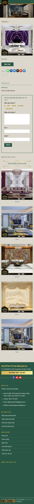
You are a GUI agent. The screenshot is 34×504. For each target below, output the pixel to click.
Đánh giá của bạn (10, 103)
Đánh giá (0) (5, 83)
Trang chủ (4, 21)
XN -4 (17, 352)
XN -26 (17, 201)
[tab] (17, 83)
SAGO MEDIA (18, 501)
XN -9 (17, 239)
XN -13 (17, 314)
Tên (5, 128)
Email (6, 136)
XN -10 (17, 277)
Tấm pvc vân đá (11, 157)
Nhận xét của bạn (10, 112)
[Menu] (32, 1)
